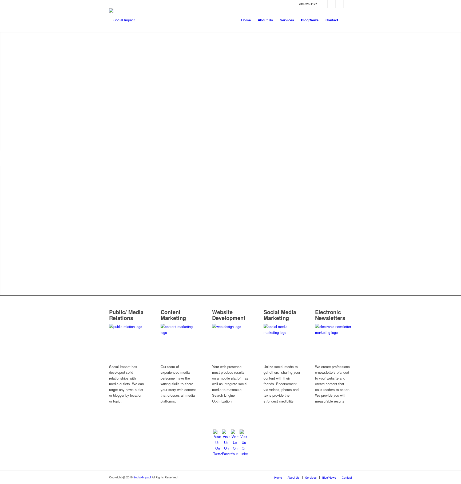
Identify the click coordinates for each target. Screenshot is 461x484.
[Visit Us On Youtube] (234, 453)
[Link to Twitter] (324, 4)
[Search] (346, 20)
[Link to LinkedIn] (348, 4)
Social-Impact (142, 477)
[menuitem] (246, 20)
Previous (4, 158)
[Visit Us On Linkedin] (243, 453)
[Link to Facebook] (332, 4)
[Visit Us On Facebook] (226, 453)
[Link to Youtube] (340, 4)
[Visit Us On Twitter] (217, 453)
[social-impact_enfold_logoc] (122, 20)
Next (456, 158)
